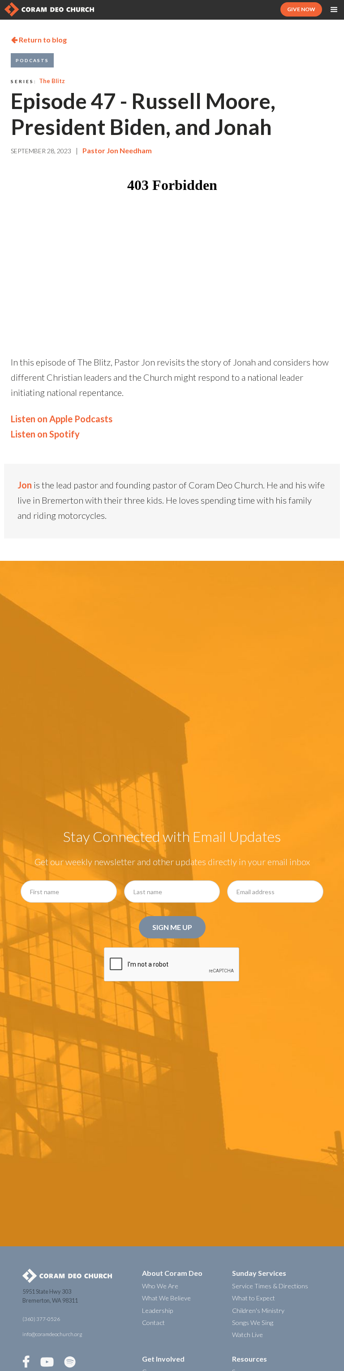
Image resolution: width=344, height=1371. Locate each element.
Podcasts (32, 60)
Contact (153, 1322)
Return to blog (39, 39)
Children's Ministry (258, 1310)
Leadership (157, 1310)
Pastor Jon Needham (117, 150)
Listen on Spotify (45, 434)
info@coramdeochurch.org (52, 1334)
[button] (334, 10)
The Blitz (52, 80)
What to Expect (253, 1298)
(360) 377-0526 (41, 1319)
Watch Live (247, 1334)
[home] (49, 9)
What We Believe (166, 1298)
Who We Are (160, 1286)
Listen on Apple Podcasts (61, 418)
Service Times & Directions (270, 1286)
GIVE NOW (301, 9)
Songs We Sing (252, 1322)
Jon (24, 484)
